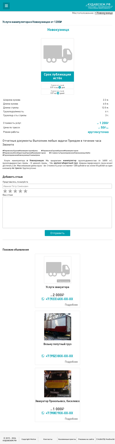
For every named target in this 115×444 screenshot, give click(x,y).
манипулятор (69, 160)
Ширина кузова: (12, 99)
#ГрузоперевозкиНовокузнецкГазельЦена (21, 155)
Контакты (47, 439)
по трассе (17, 168)
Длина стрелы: (11, 107)
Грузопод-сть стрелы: (15, 115)
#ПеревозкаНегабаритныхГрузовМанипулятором (24, 153)
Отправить (57, 233)
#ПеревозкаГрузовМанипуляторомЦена (20, 150)
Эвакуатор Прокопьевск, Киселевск (57, 401)
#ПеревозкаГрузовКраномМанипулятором (59, 150)
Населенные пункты (67, 439)
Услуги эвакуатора (57, 287)
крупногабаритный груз (66, 163)
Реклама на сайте (86, 439)
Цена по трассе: (11, 127)
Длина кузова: (10, 103)
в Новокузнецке (35, 160)
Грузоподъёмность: (13, 111)
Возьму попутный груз (57, 344)
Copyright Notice (29, 439)
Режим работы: (11, 131)
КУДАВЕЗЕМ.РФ (9, 440)
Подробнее (71, 304)
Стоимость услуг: (12, 122)
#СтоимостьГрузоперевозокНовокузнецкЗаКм (69, 153)
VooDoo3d (110, 439)
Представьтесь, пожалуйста (15, 181)
